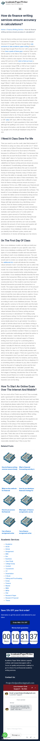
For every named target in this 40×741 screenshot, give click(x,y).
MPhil (7, 591)
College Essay (10, 564)
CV (6, 571)
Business (9, 559)
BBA (7, 554)
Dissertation (10, 573)
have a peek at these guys (14, 51)
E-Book (8, 576)
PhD (7, 593)
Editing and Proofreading (14, 578)
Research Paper (11, 595)
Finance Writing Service (15, 29)
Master (8, 586)
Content (8, 566)
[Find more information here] (21, 712)
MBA (7, 588)
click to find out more (25, 61)
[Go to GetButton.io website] (5, 739)
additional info (8, 262)
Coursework (10, 569)
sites (7, 120)
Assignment (10, 551)
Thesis (8, 600)
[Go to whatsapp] (4, 735)
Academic (9, 544)
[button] (20, 8)
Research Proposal (12, 598)
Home (3, 29)
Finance (8, 583)
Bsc (7, 556)
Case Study (9, 561)
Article (8, 549)
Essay (8, 581)
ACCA (7, 547)
